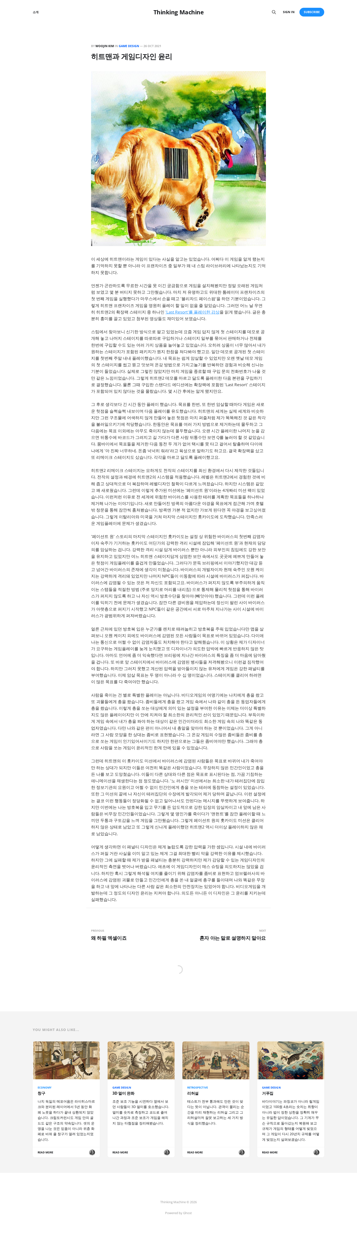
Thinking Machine (178, 12)
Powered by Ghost (178, 1213)
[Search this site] (274, 12)
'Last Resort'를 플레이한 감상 (192, 312)
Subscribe (312, 12)
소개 (36, 12)
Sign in (288, 12)
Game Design (129, 46)
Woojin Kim (104, 46)
